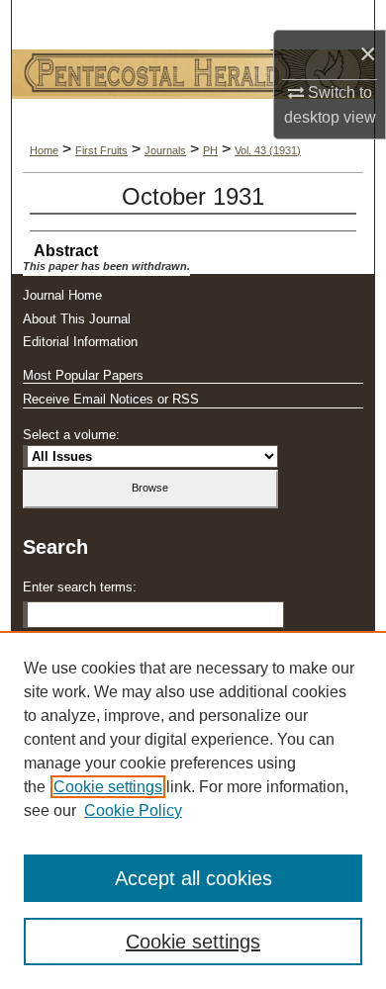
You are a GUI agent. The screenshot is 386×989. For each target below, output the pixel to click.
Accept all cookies (193, 878)
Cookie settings (107, 786)
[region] (193, 810)
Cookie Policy (133, 810)
